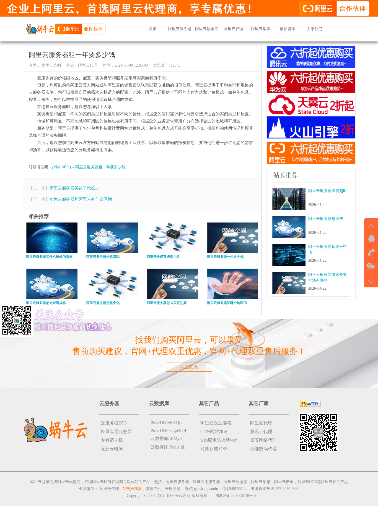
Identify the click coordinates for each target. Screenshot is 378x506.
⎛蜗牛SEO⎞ (61, 167)
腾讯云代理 (261, 431)
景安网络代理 (263, 440)
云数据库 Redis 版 (168, 447)
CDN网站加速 (214, 431)
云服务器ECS (114, 423)
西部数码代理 (263, 448)
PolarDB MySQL (166, 422)
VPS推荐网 (132, 489)
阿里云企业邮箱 (215, 423)
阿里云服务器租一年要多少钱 (100, 167)
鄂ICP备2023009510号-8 (236, 496)
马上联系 (189, 367)
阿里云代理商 (178, 496)
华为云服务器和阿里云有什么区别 (81, 199)
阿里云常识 (260, 29)
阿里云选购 (50, 65)
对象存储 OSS (213, 448)
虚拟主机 (153, 489)
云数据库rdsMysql (168, 438)
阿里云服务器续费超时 (327, 191)
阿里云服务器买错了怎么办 (74, 188)
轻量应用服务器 (116, 431)
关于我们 (314, 29)
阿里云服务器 (179, 29)
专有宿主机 (112, 440)
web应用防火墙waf (218, 440)
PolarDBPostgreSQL (169, 430)
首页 (153, 29)
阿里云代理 (233, 29)
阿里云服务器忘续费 (325, 219)
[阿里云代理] (65, 29)
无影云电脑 (112, 448)
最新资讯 (287, 29)
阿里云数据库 (206, 29)
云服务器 (172, 489)
